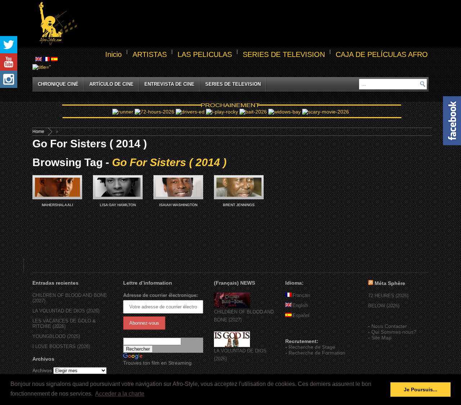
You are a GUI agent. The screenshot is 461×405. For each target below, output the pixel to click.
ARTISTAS (150, 54)
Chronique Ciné (58, 84)
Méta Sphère (390, 283)
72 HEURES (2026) (388, 295)
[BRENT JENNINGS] (239, 187)
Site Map (381, 338)
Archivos (42, 370)
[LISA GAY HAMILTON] (118, 187)
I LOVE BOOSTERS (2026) (61, 346)
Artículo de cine (111, 84)
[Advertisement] (254, 24)
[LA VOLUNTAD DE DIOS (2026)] (232, 345)
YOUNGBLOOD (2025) (56, 336)
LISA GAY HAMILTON (118, 205)
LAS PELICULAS (205, 54)
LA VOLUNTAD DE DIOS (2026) (65, 310)
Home (38, 131)
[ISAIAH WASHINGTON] (178, 187)
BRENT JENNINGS (239, 205)
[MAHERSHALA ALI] (57, 187)
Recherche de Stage (311, 347)
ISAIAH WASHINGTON (178, 205)
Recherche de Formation (316, 353)
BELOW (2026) (383, 305)
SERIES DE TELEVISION (284, 54)
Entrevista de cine (169, 84)
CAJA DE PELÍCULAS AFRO (382, 54)
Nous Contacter (389, 326)
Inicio (113, 54)
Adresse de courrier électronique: (160, 295)
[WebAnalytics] (299, 331)
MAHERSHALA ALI (57, 205)
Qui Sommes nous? (393, 332)
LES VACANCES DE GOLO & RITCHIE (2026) (64, 323)
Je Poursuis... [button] (420, 389)
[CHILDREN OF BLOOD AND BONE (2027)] (232, 306)
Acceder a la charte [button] (119, 394)
